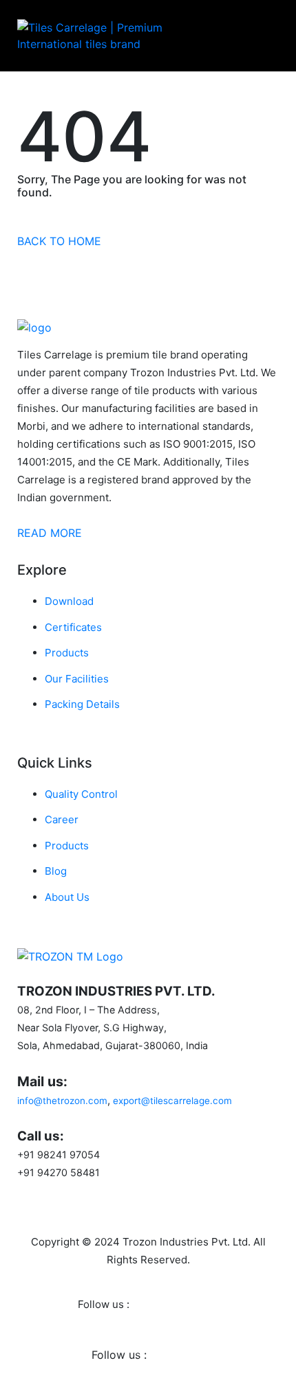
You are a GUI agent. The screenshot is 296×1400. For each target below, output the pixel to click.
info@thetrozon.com (62, 1100)
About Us (67, 897)
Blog (56, 870)
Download (69, 601)
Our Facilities (77, 678)
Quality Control (81, 794)
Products (67, 652)
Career (61, 819)
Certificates (73, 627)
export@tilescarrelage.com (172, 1100)
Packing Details (82, 704)
